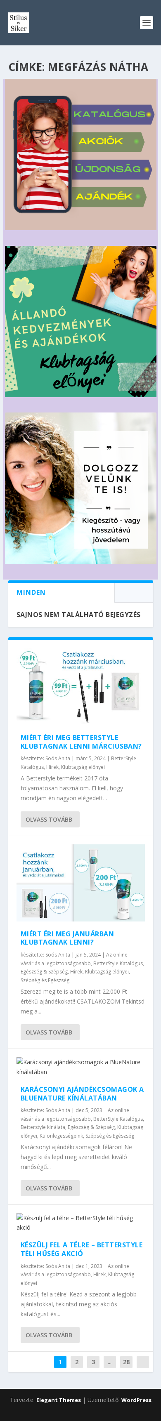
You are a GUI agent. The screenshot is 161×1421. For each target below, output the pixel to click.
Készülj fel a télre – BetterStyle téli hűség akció (82, 1249)
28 (126, 1362)
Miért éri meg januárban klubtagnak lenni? (67, 938)
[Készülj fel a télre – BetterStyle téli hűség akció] (81, 1223)
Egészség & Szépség (44, 971)
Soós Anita (57, 758)
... (109, 1362)
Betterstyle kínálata (43, 1127)
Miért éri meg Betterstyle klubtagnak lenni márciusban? (81, 742)
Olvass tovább (49, 819)
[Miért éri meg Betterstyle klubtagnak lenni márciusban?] (81, 686)
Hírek (52, 767)
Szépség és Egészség (45, 980)
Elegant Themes (58, 1400)
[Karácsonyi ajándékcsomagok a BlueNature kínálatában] (81, 1067)
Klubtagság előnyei (83, 767)
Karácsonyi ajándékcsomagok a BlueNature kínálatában (82, 1094)
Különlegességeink (61, 1135)
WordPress (136, 1400)
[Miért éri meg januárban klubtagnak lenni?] (81, 882)
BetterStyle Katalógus (118, 963)
